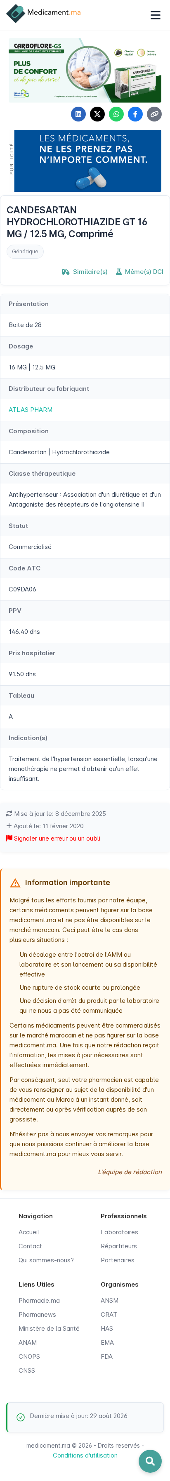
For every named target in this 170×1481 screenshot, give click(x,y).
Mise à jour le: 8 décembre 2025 (59, 814)
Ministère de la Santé (49, 1328)
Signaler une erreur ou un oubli (56, 838)
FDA (107, 1356)
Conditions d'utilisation (85, 1455)
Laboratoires (119, 1232)
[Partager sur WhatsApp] (116, 114)
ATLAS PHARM (30, 409)
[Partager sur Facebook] (135, 114)
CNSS (27, 1370)
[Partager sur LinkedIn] (78, 114)
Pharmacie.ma (39, 1300)
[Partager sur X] (97, 114)
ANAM (28, 1342)
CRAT (109, 1314)
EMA (107, 1342)
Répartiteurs (119, 1246)
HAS (107, 1328)
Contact (30, 1246)
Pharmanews (37, 1314)
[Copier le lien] (154, 114)
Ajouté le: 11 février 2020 (48, 826)
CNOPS (29, 1356)
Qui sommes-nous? (46, 1260)
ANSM (109, 1300)
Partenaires (118, 1260)
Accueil (29, 1232)
